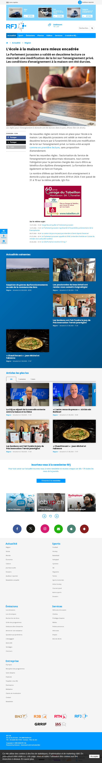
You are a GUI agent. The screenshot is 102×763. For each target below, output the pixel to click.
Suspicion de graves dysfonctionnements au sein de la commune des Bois (27, 285)
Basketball (55, 555)
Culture (8, 563)
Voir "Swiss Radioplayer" (51, 502)
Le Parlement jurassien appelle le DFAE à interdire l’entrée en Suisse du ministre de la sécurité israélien (62, 237)
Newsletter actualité (12, 580)
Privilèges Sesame (58, 618)
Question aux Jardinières (14, 634)
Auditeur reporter (12, 576)
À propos (9, 664)
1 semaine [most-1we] (22, 379)
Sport (20, 35)
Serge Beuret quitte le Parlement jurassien (51, 225)
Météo (54, 622)
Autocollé (9, 643)
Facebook (17, 529)
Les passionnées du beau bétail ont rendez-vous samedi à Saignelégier (70, 285)
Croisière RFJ (70, 35)
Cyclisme (55, 563)
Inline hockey (56, 584)
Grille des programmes (13, 622)
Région (28, 43)
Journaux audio (11, 568)
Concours (9, 651)
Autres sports (56, 592)
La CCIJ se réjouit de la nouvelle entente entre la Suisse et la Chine (25, 410)
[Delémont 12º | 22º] (49, 22)
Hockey (54, 551)
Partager (13, 137)
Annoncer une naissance (14, 630)
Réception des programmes (15, 668)
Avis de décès (56, 639)
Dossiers (8, 572)
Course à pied (57, 588)
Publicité (9, 677)
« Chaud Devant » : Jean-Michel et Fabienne (22, 356)
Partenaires (10, 685)
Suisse (8, 551)
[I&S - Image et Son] (60, 724)
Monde (8, 555)
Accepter (94, 756)
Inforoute (55, 630)
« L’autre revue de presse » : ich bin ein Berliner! (72, 410)
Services (58, 35)
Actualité (11, 35)
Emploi (54, 634)
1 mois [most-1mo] (33, 379)
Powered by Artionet (13, 745)
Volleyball (55, 559)
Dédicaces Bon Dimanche (14, 626)
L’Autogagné (10, 639)
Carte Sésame (10, 673)
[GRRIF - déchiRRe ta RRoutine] (40, 724)
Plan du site (33, 740)
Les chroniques (11, 614)
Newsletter (9, 701)
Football (55, 547)
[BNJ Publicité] (20, 716)
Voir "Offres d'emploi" (20, 502)
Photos (40, 35)
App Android (84, 529)
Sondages (9, 647)
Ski (53, 568)
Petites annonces (58, 626)
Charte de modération (13, 693)
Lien (12, 147)
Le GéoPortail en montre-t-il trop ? (48, 242)
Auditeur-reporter (88, 2)
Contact (8, 697)
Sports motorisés (58, 580)
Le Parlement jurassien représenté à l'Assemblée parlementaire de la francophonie (61, 229)
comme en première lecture (45, 147)
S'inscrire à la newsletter (51, 481)
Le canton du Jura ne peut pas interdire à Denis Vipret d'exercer (59, 233)
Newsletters (58, 529)
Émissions (30, 35)
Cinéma (55, 614)
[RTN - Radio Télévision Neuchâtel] (60, 716)
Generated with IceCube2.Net (30, 745)
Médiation (9, 689)
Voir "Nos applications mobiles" (82, 502)
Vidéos (49, 35)
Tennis (54, 576)
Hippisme (55, 572)
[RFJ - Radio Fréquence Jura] (81, 716)
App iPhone (71, 529)
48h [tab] (11, 379)
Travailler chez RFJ (12, 681)
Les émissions (10, 610)
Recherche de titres (12, 618)
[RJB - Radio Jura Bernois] (40, 716)
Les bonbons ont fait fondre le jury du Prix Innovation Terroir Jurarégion (71, 321)
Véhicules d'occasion (59, 610)
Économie (9, 559)
